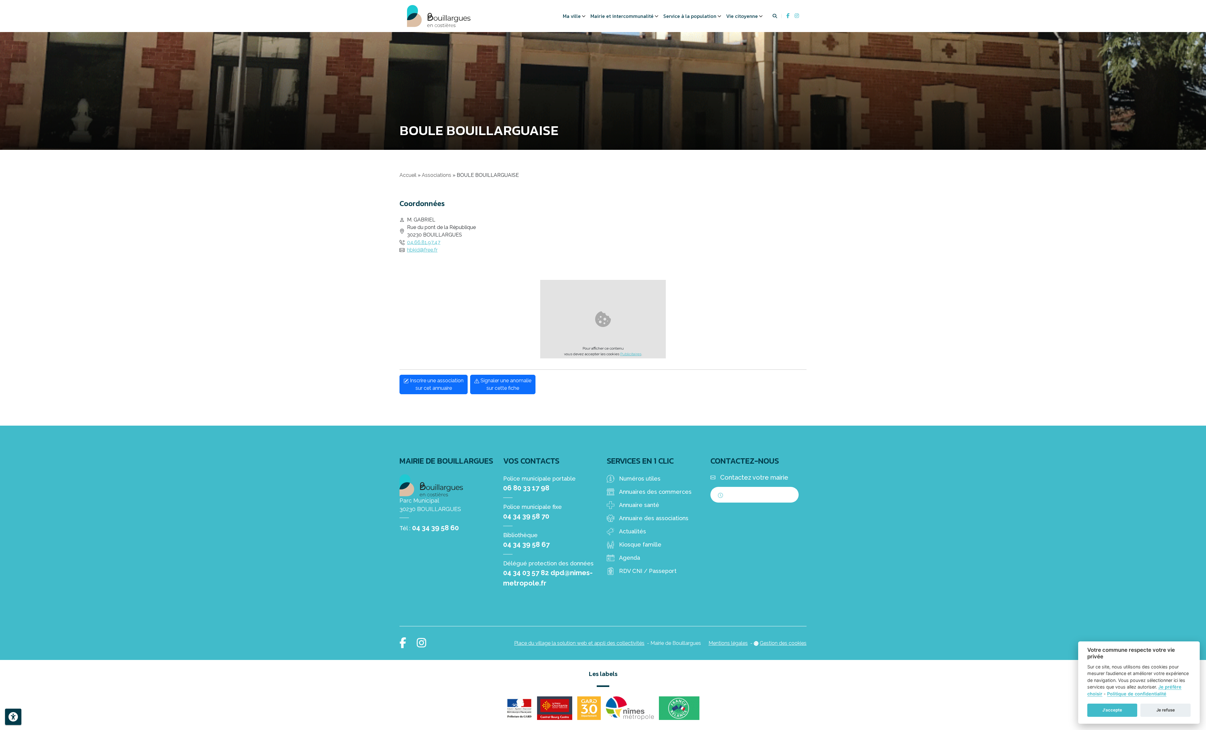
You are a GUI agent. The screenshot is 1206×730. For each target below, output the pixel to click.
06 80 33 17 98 (526, 488)
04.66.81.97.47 (423, 242)
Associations (436, 175)
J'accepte (1112, 709)
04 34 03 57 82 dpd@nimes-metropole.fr (548, 578)
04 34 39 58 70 (526, 516)
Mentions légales (728, 643)
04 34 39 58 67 (526, 544)
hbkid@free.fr (422, 250)
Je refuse (1165, 709)
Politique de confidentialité (1136, 693)
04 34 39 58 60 (435, 528)
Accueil (407, 175)
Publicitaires (630, 354)
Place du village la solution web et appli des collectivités (579, 643)
